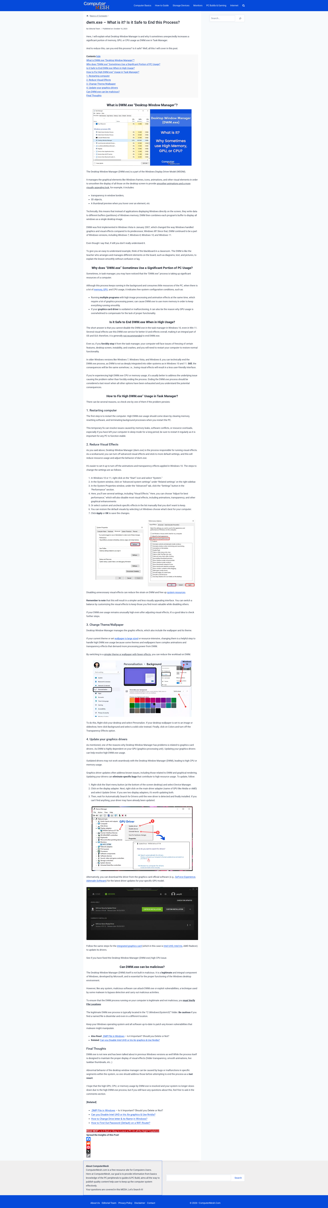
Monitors (197, 5)
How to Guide (162, 5)
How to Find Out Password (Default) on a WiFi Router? (120, 1122)
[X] (142, 1151)
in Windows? (140, 1118)
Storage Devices (181, 5)
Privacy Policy (125, 1203)
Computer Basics (142, 5)
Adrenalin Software (96, 880)
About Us (95, 1203)
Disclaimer (139, 1203)
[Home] (87, 16)
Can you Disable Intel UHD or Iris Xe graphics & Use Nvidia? (130, 1040)
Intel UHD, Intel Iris (173, 946)
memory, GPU (101, 289)
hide (98, 56)
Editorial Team (109, 1203)
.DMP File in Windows (113, 1036)
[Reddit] (142, 1143)
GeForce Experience (185, 877)
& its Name (127, 1118)
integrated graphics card (129, 946)
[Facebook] (142, 1139)
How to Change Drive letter (106, 1118)
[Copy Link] (142, 1155)
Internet (234, 5)
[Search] (240, 18)
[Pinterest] (142, 1147)
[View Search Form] (243, 5)
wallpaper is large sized (126, 638)
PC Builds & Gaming (216, 5)
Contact (151, 1203)
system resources (176, 592)
